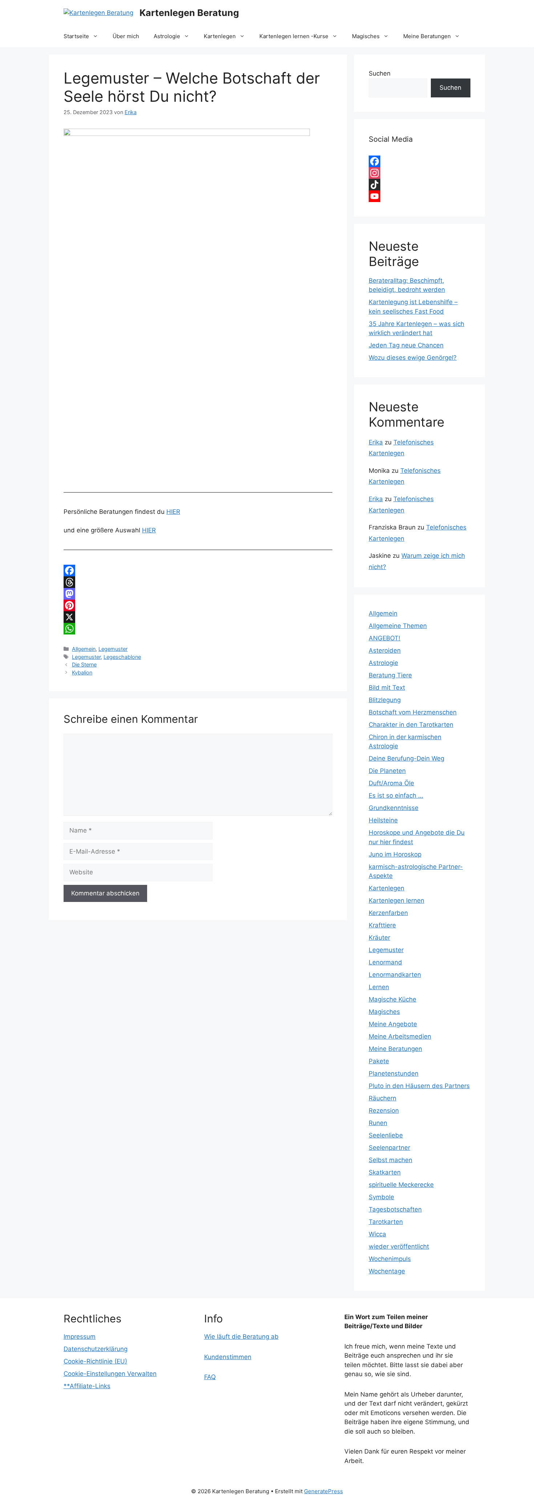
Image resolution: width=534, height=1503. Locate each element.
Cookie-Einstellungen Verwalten (110, 1373)
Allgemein (84, 649)
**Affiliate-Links (87, 1386)
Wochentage (387, 1271)
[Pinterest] (198, 605)
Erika (376, 442)
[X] (198, 617)
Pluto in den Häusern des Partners (419, 1085)
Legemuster (113, 649)
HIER (173, 511)
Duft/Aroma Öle (391, 783)
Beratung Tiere (390, 675)
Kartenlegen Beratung (189, 12)
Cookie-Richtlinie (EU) (95, 1361)
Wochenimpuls (390, 1258)
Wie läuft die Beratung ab (241, 1336)
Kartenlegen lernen (396, 900)
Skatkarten (385, 1172)
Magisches (366, 36)
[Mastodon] (198, 594)
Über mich (126, 36)
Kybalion (82, 672)
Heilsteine (383, 820)
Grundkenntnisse (393, 807)
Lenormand (385, 962)
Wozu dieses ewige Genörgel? (413, 357)
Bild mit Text (387, 687)
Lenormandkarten (395, 974)
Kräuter (379, 937)
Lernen (379, 987)
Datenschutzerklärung (96, 1349)
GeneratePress (323, 1491)
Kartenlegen (220, 36)
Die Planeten (387, 770)
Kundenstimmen (227, 1357)
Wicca (377, 1234)
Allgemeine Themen (398, 625)
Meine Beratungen (427, 36)
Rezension (384, 1110)
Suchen (380, 73)
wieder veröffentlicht (399, 1246)
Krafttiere (382, 925)
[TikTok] (419, 184)
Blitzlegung (385, 700)
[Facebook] (198, 570)
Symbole (381, 1197)
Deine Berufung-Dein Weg (406, 758)
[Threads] (198, 582)
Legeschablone (122, 657)
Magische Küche (392, 999)
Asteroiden (385, 650)
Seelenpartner (389, 1147)
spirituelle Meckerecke (401, 1184)
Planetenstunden (393, 1073)
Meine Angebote (393, 1024)
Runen (378, 1123)
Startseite (76, 36)
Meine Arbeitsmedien (400, 1036)
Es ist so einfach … (396, 795)
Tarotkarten (386, 1221)
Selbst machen (390, 1160)
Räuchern (382, 1098)
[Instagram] (419, 173)
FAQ (210, 1377)
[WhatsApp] (198, 628)
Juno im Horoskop (395, 854)
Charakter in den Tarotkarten (411, 724)
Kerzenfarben (388, 912)
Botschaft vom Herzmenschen (413, 712)
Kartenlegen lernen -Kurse (293, 36)
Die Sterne (84, 664)
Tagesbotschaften (395, 1209)
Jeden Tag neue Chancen (406, 345)
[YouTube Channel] (419, 196)
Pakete (379, 1061)
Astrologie (167, 36)
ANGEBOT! (384, 638)
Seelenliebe (386, 1135)
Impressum (80, 1336)
